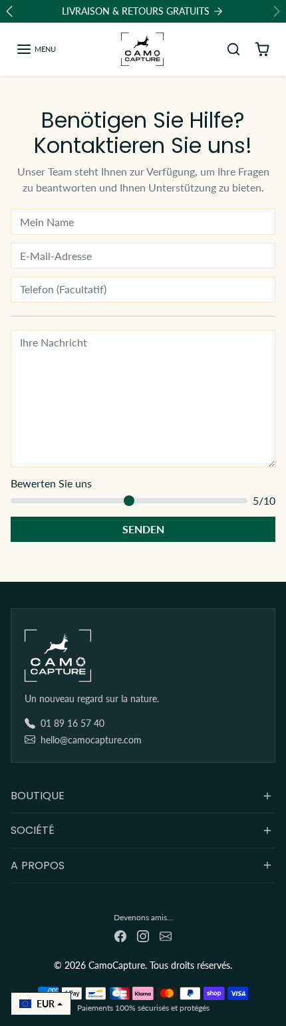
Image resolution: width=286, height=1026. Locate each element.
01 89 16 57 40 (72, 723)
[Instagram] (143, 934)
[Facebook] (120, 934)
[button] (36, 49)
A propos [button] (38, 865)
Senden (143, 529)
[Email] (165, 934)
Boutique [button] (38, 795)
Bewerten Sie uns (51, 483)
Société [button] (33, 830)
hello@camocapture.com (91, 739)
